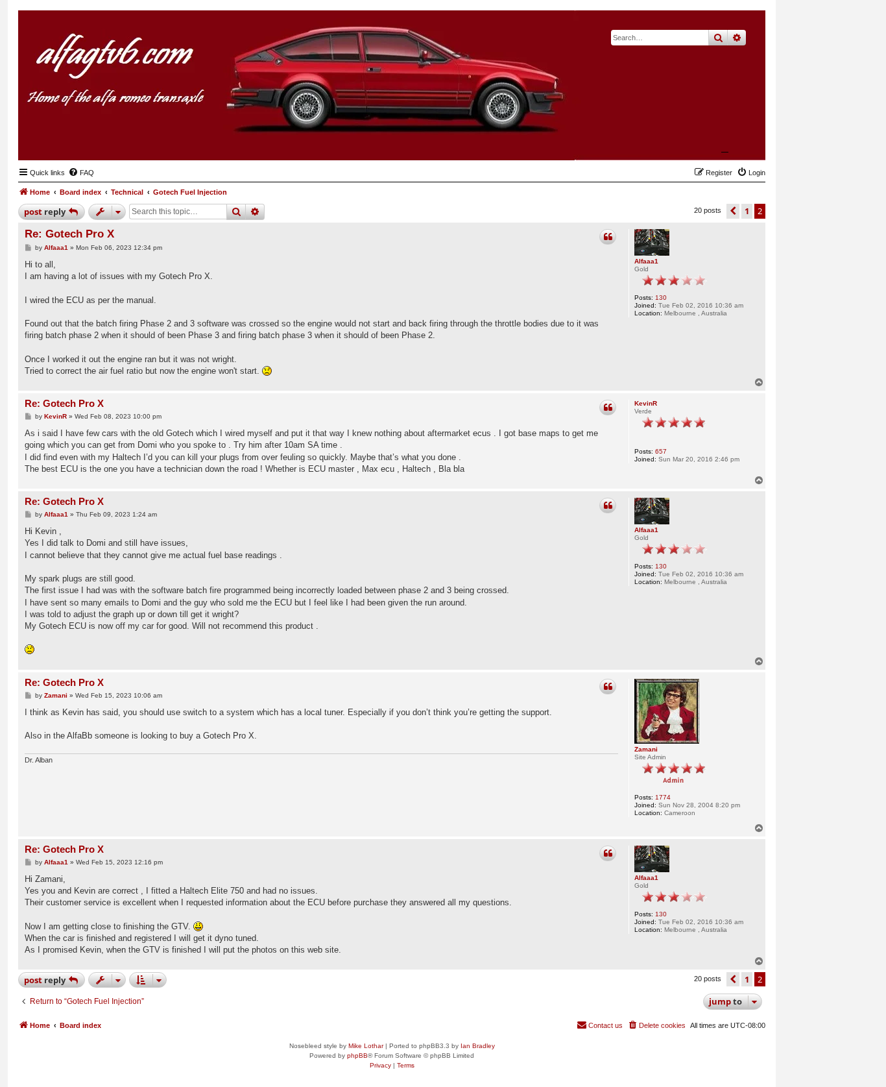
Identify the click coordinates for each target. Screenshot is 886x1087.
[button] (732, 211)
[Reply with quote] (607, 237)
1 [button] (747, 211)
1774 (663, 797)
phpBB (357, 1055)
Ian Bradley (478, 1045)
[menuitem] (81, 172)
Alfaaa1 (646, 261)
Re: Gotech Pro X (69, 234)
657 (661, 451)
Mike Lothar (365, 1045)
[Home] (692, 140)
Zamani (646, 749)
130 (661, 297)
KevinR (645, 403)
